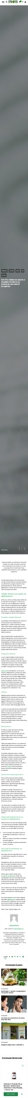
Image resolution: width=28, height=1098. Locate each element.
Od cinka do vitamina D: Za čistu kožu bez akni (13, 1019)
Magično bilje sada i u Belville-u (12, 1045)
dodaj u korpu (11, 1094)
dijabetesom (11, 899)
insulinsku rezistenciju (8, 876)
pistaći (9, 766)
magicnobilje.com (18, 929)
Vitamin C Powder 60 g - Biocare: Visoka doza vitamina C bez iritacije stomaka (13, 1086)
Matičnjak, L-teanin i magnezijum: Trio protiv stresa (13, 992)
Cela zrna (4, 671)
